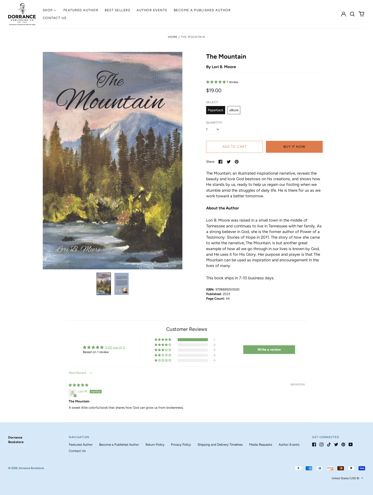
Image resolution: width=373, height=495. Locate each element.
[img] (78, 385)
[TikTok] (329, 444)
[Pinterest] (343, 444)
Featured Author (80, 10)
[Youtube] (351, 444)
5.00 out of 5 (115, 347)
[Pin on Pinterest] (237, 162)
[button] (352, 14)
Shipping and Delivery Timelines (220, 445)
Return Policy (154, 445)
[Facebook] (314, 444)
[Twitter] (336, 444)
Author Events (152, 10)
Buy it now (294, 147)
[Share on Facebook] (220, 162)
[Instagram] (321, 444)
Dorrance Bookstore (31, 468)
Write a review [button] (269, 349)
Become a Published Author (202, 10)
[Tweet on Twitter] (229, 162)
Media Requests (260, 445)
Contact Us (54, 18)
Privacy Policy (181, 445)
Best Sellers (117, 10)
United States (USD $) (346, 478)
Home (172, 37)
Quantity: (214, 122)
